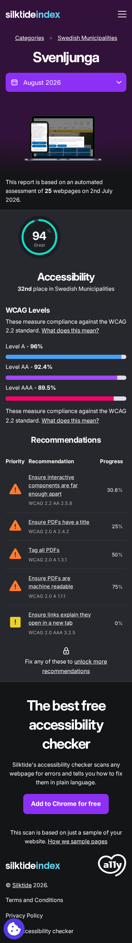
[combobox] (66, 82)
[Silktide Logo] (33, 865)
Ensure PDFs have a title (59, 522)
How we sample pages (77, 841)
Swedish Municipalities (87, 37)
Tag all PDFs (44, 550)
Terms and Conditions (34, 899)
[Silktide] (33, 14)
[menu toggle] (122, 14)
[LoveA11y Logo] (112, 866)
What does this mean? (70, 330)
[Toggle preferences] (14, 928)
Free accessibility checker (40, 931)
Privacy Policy (24, 915)
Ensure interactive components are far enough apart (53, 485)
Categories (29, 37)
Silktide (22, 885)
